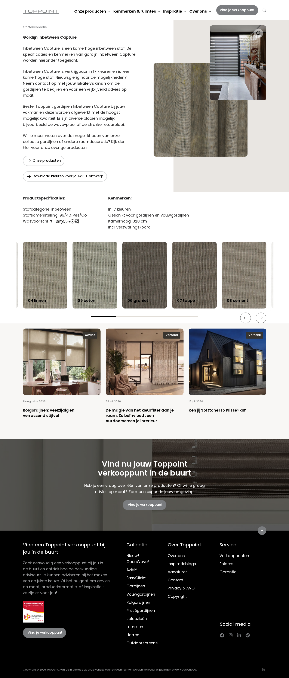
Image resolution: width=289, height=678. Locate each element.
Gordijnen (135, 586)
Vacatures (178, 572)
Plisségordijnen (140, 610)
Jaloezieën (136, 618)
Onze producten (90, 11)
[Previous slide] (245, 318)
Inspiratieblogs (182, 563)
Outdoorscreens (142, 643)
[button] (264, 10)
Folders (226, 563)
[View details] (222, 635)
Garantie (227, 572)
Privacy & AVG (181, 588)
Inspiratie (172, 11)
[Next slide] (261, 318)
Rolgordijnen (138, 602)
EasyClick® (136, 578)
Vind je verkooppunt (237, 9)
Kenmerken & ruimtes (134, 11)
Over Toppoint (184, 544)
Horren (132, 634)
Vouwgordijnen (140, 594)
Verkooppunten (234, 555)
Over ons (198, 11)
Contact (176, 580)
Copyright (177, 596)
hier (26, 147)
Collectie (136, 544)
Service (227, 544)
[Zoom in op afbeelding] (201, 91)
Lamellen (134, 626)
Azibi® (131, 569)
